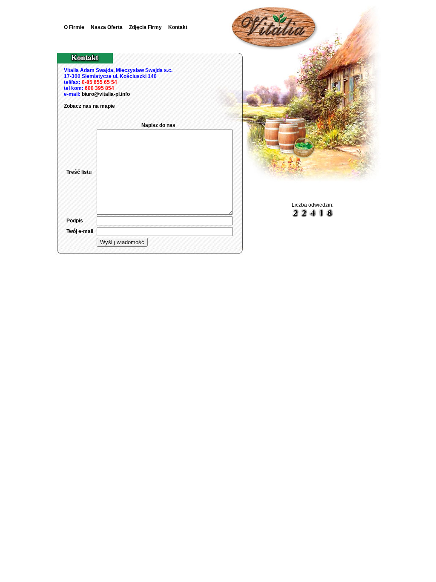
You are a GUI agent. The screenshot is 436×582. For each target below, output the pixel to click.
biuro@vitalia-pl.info (106, 94)
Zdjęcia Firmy (145, 27)
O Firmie (74, 27)
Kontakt (177, 27)
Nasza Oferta (107, 27)
